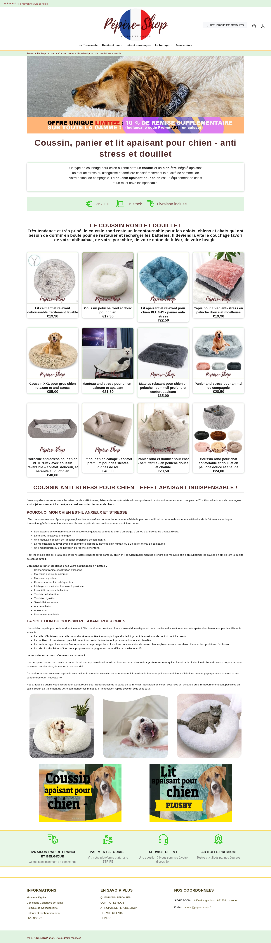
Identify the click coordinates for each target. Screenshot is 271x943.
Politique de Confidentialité (42, 907)
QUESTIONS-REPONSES (115, 897)
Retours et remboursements (43, 912)
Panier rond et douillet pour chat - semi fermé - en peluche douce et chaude (163, 463)
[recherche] (206, 25)
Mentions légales (36, 897)
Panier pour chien (46, 53)
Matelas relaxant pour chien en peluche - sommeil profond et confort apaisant (163, 388)
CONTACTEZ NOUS (112, 902)
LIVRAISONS (34, 918)
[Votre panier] (254, 26)
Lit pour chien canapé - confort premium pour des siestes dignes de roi (108, 463)
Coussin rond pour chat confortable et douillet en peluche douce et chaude (218, 463)
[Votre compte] (263, 26)
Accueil (30, 53)
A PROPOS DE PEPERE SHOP (118, 907)
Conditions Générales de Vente (45, 902)
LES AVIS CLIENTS (111, 912)
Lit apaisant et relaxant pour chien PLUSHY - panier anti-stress (163, 312)
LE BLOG (106, 918)
